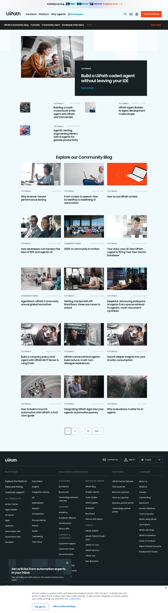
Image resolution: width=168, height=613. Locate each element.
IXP (33, 497)
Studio (35, 531)
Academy (63, 512)
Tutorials (35, 24)
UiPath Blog (91, 486)
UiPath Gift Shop (146, 530)
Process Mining (39, 520)
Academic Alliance (67, 518)
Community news (51, 24)
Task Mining (37, 536)
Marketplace (37, 503)
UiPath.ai (143, 486)
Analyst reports (92, 492)
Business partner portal (122, 503)
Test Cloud (37, 542)
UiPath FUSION (92, 530)
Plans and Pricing (14, 486)
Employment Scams (148, 551)
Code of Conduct (147, 541)
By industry (64, 486)
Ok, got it (40, 606)
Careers (142, 492)
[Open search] (125, 14)
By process (64, 492)
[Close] (166, 588)
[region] (84, 599)
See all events (92, 561)
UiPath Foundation (147, 535)
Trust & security (146, 513)
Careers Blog (145, 497)
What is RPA (64, 528)
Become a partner (120, 492)
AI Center (9, 515)
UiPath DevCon (92, 550)
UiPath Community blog (16, 24)
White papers (92, 502)
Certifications (65, 523)
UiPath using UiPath (148, 519)
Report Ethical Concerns (150, 546)
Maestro (36, 508)
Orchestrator (38, 513)
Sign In (132, 459)
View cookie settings (64, 606)
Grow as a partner (120, 497)
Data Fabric (37, 481)
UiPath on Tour (92, 545)
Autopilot (9, 542)
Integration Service (40, 492)
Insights (35, 486)
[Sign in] (136, 14)
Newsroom (144, 503)
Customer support (14, 492)
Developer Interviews (73, 24)
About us (143, 481)
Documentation (66, 554)
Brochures (90, 513)
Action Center (11, 504)
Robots (35, 525)
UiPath (90, 555)
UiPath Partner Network (122, 481)
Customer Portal (66, 549)
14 (88, 431)
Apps (7, 520)
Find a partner (118, 486)
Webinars (90, 508)
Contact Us (112, 459)
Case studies (91, 497)
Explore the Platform (16, 481)
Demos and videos (94, 519)
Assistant (9, 525)
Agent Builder (11, 509)
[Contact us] (131, 14)
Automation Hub (12, 531)
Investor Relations (147, 508)
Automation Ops (12, 536)
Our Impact (144, 524)
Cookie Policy (75, 598)
